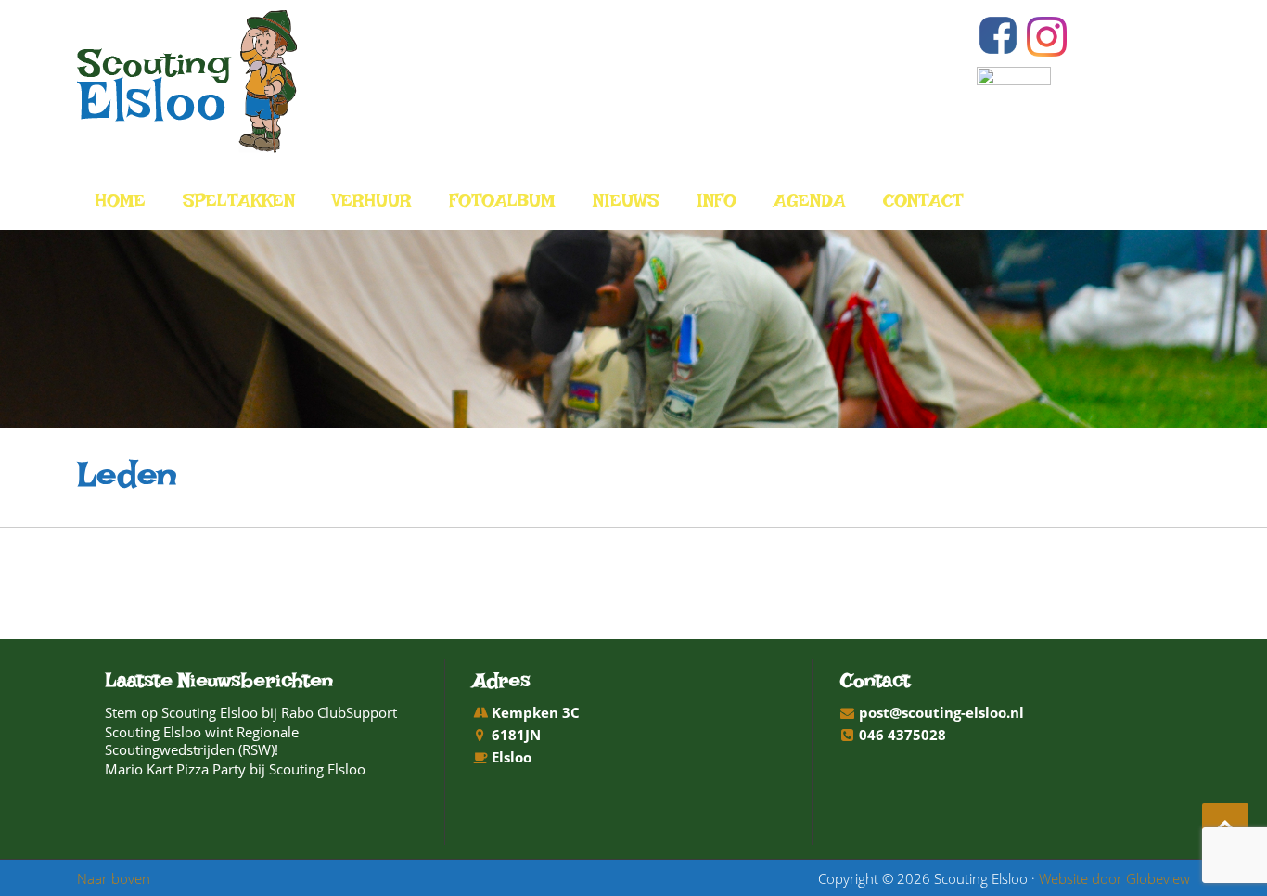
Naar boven (113, 878)
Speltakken (239, 205)
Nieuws (626, 205)
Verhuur (372, 205)
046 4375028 (902, 734)
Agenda (810, 205)
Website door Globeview (1114, 878)
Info (716, 205)
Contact (923, 205)
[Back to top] (1225, 826)
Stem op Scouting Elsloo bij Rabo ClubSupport (251, 712)
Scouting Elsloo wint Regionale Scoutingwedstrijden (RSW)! (202, 741)
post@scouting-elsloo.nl (941, 712)
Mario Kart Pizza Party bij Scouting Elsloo (235, 769)
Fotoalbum (502, 205)
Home (121, 205)
